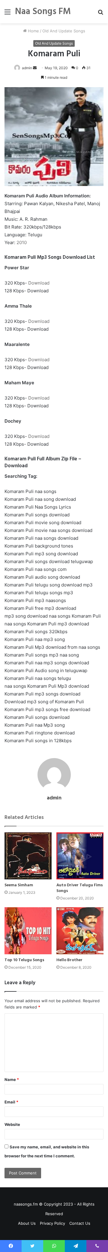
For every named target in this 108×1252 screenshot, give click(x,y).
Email (11, 1102)
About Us (27, 1223)
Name (11, 1079)
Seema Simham (18, 885)
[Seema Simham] (28, 855)
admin (27, 68)
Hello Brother (69, 960)
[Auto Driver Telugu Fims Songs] (80, 855)
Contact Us (79, 1223)
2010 (21, 242)
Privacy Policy (52, 1223)
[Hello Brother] (80, 930)
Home (33, 30)
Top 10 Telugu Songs (24, 960)
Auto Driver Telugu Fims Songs (79, 888)
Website (12, 1124)
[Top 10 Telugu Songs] (28, 930)
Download (39, 283)
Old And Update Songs (63, 30)
